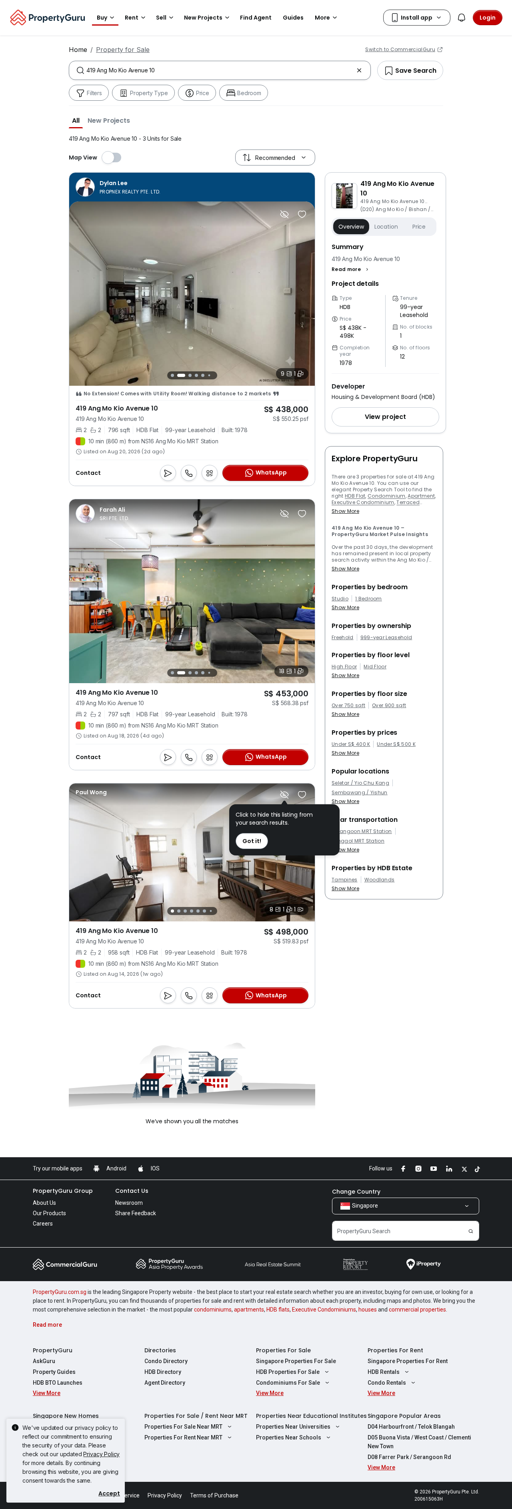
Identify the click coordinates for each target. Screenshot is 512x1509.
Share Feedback (135, 1213)
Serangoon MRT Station (362, 831)
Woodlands (379, 880)
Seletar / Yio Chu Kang (360, 783)
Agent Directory (164, 1382)
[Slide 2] (178, 375)
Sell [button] (161, 18)
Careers (43, 1223)
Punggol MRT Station (358, 841)
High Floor (344, 667)
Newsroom (129, 1203)
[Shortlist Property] (302, 214)
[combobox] (219, 70)
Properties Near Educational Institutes (311, 1416)
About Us (44, 1203)
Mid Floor (375, 667)
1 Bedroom (368, 599)
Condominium (387, 495)
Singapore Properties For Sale (296, 1361)
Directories (160, 1350)
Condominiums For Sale (288, 1382)
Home (78, 50)
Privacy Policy (101, 1454)
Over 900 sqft (389, 705)
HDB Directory (162, 1372)
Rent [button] (131, 18)
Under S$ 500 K (396, 744)
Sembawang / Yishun (360, 792)
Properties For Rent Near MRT (183, 1437)
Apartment (421, 495)
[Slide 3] (188, 375)
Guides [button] (293, 18)
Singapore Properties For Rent (408, 1361)
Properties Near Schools (288, 1437)
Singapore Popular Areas (404, 1416)
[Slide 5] (202, 375)
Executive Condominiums (324, 1309)
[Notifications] (462, 18)
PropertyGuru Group (63, 1191)
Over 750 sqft (348, 705)
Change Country (356, 1192)
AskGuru (44, 1361)
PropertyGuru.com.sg (59, 1292)
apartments (249, 1309)
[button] (76, 120)
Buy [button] (102, 18)
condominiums (213, 1309)
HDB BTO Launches (57, 1382)
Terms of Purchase (214, 1495)
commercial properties (417, 1309)
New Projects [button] (203, 18)
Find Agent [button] (256, 18)
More (322, 18)
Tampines (345, 880)
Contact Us (131, 1191)
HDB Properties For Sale (288, 1372)
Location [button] (386, 227)
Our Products (49, 1213)
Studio (340, 599)
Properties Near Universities (293, 1426)
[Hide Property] (284, 214)
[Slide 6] (209, 375)
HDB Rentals (384, 1372)
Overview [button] (351, 227)
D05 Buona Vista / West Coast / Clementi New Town (419, 1441)
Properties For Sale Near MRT (183, 1426)
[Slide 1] (172, 375)
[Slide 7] (215, 375)
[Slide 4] (196, 375)
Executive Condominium (363, 502)
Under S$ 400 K (351, 744)
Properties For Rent (395, 1350)
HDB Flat (355, 495)
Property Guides (54, 1372)
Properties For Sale (283, 1350)
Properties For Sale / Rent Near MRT (196, 1416)
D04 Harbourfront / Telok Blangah (411, 1426)
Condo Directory (166, 1361)
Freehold (343, 637)
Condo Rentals (387, 1382)
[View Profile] (118, 187)
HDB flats (278, 1309)
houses (367, 1309)
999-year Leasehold (386, 637)
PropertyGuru (52, 1350)
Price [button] (419, 227)
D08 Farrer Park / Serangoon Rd (409, 1457)
